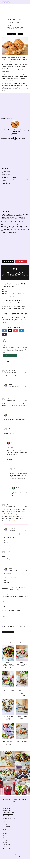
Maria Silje (11, 385)
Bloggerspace (17, 854)
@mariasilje (23, 275)
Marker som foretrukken (10, 355)
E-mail (5, 606)
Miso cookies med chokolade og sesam (8, 718)
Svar (26, 372)
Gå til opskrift (12, 34)
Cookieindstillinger (7, 849)
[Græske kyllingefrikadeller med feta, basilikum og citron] (8, 653)
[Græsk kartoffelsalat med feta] (22, 653)
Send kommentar (8, 632)
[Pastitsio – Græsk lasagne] (22, 707)
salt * (6, 182)
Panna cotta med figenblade (22, 742)
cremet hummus (8, 88)
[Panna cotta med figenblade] (22, 731)
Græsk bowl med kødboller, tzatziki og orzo (8, 690)
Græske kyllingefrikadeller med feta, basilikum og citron (8, 665)
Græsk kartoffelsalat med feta (22, 664)
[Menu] (27, 2)
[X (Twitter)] (10, 330)
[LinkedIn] (21, 330)
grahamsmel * (7, 176)
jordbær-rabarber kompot (20, 76)
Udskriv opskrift (9, 261)
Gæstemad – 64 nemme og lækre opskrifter (8, 743)
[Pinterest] (15, 330)
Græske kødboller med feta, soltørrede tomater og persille (22, 692)
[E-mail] (4, 334)
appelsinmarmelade (7, 76)
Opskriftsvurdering (6, 611)
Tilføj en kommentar (8, 617)
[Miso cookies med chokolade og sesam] (8, 707)
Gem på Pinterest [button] (22, 261)
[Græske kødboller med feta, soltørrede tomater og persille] (22, 679)
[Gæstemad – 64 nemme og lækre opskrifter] (8, 731)
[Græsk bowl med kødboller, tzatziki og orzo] (8, 679)
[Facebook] (4, 330)
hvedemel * (8, 174)
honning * (8, 183)
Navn (4, 602)
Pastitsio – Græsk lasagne (22, 717)
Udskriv (21, 34)
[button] (12, 133)
